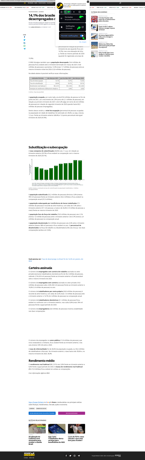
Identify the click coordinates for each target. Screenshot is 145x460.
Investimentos (50, 3)
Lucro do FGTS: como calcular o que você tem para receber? (76, 438)
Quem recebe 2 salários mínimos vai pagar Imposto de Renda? (107, 28)
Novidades (30, 3)
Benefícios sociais (52, 434)
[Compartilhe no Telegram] (24, 49)
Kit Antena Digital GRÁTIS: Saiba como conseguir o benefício (106, 37)
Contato (26, 457)
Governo (41, 11)
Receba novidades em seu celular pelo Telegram (42, 413)
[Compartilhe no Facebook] (24, 37)
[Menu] (25, 3)
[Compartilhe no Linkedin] (24, 43)
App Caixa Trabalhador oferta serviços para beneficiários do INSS (56, 439)
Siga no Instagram (74, 455)
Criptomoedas (42, 3)
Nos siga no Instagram (71, 413)
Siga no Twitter (70, 455)
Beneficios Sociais (41, 408)
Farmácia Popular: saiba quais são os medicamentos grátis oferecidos (107, 19)
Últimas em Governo (99, 12)
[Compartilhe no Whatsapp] (24, 46)
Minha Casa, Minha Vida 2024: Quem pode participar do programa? (107, 45)
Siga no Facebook (66, 455)
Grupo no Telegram (78, 455)
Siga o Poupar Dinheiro (36, 402)
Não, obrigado (82, 42)
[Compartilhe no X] (24, 40)
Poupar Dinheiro (33, 11)
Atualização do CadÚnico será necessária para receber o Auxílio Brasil (35, 440)
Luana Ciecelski (35, 27)
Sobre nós (31, 457)
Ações (35, 3)
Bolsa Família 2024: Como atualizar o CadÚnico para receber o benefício (106, 54)
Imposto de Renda (103, 24)
